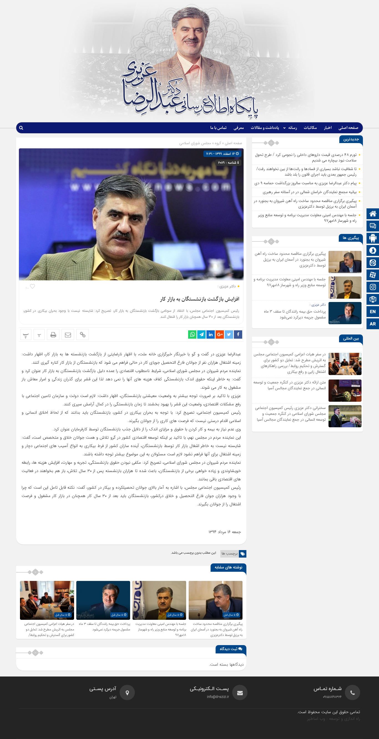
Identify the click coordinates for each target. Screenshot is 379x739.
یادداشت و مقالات (265, 128)
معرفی (239, 128)
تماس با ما (218, 128)
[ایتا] (372, 263)
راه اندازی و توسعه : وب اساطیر (333, 718)
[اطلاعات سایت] (372, 299)
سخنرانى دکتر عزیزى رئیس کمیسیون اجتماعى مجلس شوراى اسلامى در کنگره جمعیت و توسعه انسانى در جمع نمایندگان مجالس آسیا (290, 414)
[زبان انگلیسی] (372, 312)
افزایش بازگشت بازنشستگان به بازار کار (199, 299)
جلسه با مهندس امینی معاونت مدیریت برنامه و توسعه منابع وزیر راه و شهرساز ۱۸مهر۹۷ (160, 629)
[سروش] (372, 251)
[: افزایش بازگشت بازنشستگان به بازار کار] (68, 334)
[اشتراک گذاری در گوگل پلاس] (220, 334)
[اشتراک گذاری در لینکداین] (210, 334)
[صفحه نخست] (372, 214)
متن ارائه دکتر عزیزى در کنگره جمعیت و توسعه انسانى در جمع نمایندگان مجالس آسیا (289, 385)
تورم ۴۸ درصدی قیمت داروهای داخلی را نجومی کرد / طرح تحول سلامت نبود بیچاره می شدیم (306, 157)
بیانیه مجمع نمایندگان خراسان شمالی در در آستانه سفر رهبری (310, 192)
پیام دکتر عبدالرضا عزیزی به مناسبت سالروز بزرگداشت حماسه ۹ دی (305, 183)
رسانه (292, 128)
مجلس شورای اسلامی (195, 143)
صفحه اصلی (348, 128)
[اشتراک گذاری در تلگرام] (201, 334)
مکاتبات (310, 128)
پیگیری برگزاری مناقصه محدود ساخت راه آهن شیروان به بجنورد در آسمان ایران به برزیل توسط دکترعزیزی (216, 629)
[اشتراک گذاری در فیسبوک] (238, 334)
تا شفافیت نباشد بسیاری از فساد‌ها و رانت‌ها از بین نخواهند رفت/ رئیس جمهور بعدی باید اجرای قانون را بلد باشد (306, 172)
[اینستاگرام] (372, 287)
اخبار (328, 128)
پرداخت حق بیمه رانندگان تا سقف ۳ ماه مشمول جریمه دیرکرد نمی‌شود (104, 626)
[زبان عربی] (372, 324)
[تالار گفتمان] (372, 226)
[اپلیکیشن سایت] (372, 238)
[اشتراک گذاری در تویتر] (229, 334)
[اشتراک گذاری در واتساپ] (192, 334)
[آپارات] (372, 275)
